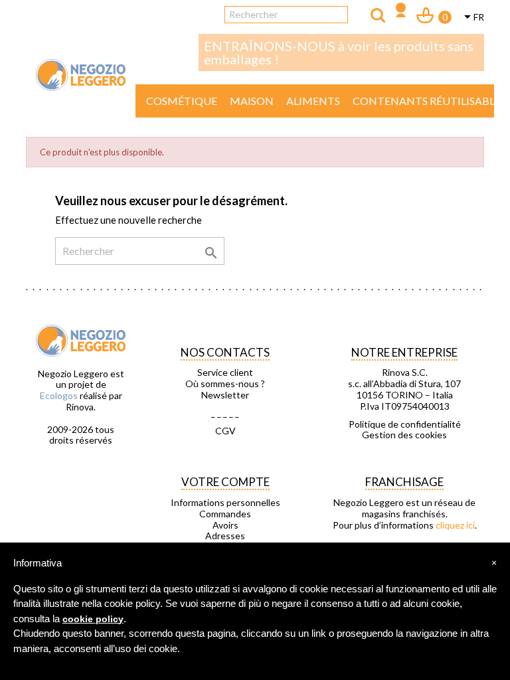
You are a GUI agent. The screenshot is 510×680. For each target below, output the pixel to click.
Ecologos (59, 395)
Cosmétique (181, 100)
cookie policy (93, 619)
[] (378, 15)
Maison (252, 100)
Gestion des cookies (404, 435)
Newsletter (225, 395)
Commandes (225, 514)
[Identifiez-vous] (401, 11)
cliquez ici (455, 525)
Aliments (313, 100)
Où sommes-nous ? (225, 384)
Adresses (225, 536)
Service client (225, 372)
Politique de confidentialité (405, 424)
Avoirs (225, 525)
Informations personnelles (225, 502)
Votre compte (225, 482)
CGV (225, 431)
